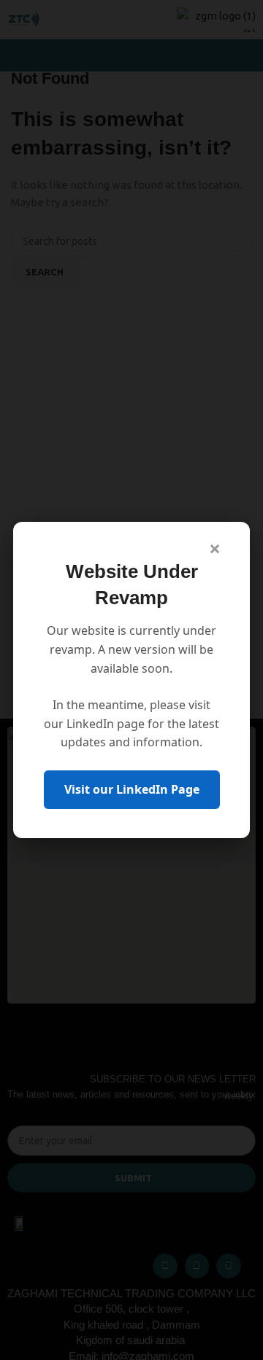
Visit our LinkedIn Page (131, 789)
